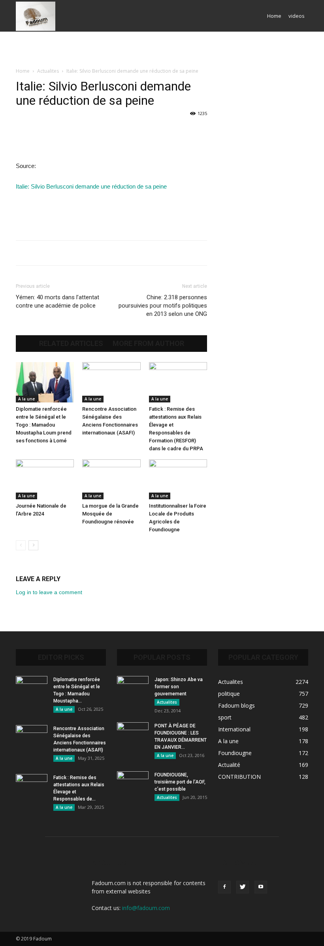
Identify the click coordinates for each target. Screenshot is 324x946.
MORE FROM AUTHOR (148, 343)
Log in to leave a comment (49, 592)
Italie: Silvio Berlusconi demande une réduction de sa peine (91, 186)
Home (274, 15)
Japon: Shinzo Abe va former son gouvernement (178, 687)
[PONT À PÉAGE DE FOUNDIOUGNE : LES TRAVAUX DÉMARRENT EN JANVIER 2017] (133, 733)
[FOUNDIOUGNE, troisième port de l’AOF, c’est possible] (133, 782)
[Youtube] (260, 887)
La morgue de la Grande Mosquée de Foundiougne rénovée (110, 514)
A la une (26, 399)
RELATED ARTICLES (71, 343)
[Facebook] (224, 887)
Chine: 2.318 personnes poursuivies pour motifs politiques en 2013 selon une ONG (163, 305)
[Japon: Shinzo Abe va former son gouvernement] (133, 687)
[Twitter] (242, 887)
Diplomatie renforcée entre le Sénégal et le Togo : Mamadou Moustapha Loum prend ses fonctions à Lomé (44, 425)
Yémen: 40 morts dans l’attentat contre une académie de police (57, 301)
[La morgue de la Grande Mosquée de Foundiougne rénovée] (111, 479)
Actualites (48, 71)
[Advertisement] (162, 49)
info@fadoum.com (146, 908)
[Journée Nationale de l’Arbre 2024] (45, 479)
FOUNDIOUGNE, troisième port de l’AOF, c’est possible (179, 782)
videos (296, 15)
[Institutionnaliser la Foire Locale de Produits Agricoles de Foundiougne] (178, 479)
